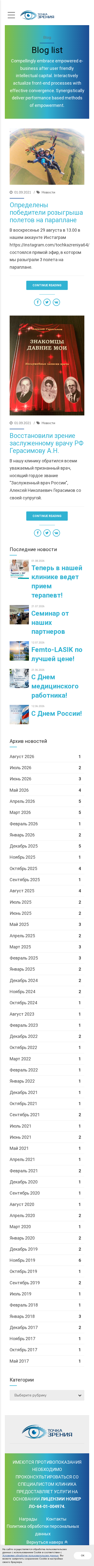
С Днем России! (56, 713)
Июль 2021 (20, 1126)
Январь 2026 (22, 834)
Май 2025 (19, 924)
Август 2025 (22, 890)
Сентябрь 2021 (25, 1114)
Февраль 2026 (24, 823)
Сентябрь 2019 (25, 1282)
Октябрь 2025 (23, 868)
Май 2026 (19, 790)
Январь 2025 (22, 969)
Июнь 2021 (20, 1137)
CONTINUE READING (47, 285)
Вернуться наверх (45, 1542)
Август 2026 (22, 756)
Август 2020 (22, 1204)
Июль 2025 (20, 902)
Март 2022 (20, 1058)
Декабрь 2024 (24, 980)
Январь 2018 (22, 1316)
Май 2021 (19, 1148)
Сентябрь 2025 (25, 879)
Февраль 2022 (24, 1069)
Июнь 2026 (20, 778)
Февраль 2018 (24, 1304)
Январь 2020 (22, 1238)
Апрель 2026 (22, 801)
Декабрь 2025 (24, 846)
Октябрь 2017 (23, 1349)
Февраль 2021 (24, 1170)
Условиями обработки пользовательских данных (30, 1555)
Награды (28, 1519)
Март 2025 (20, 946)
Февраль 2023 (24, 1025)
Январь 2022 (22, 1081)
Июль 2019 (20, 1293)
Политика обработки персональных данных (43, 1530)
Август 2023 (22, 1014)
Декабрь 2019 (24, 1249)
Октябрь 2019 (23, 1271)
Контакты (56, 1519)
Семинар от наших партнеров (50, 622)
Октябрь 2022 (23, 1047)
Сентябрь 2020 (25, 1193)
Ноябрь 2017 (22, 1338)
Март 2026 (20, 812)
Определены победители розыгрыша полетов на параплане (46, 212)
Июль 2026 (20, 767)
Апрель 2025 (22, 935)
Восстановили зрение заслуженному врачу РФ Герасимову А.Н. (46, 443)
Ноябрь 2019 (22, 1260)
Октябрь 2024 (23, 1002)
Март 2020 (20, 1226)
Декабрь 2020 (24, 1181)
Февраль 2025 (24, 957)
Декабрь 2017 (24, 1327)
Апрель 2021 (22, 1159)
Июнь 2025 (20, 913)
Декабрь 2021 (24, 1092)
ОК (82, 1555)
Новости (48, 192)
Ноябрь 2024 (22, 991)
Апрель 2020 (22, 1215)
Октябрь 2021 (23, 1103)
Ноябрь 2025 (22, 857)
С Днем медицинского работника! (55, 686)
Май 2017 (19, 1361)
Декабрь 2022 (24, 1036)
